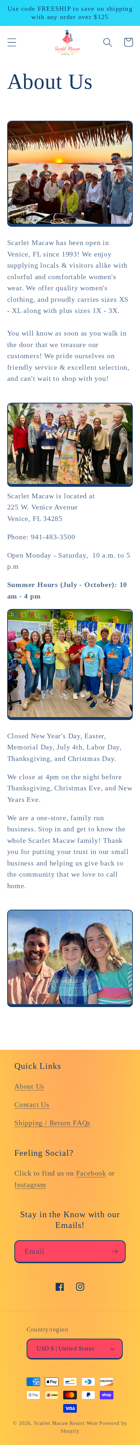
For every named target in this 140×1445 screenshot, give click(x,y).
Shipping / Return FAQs (52, 1123)
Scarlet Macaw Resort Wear (66, 1423)
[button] (11, 42)
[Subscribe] (114, 1251)
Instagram (30, 1184)
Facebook (91, 1173)
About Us (29, 1086)
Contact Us (32, 1104)
